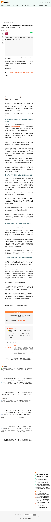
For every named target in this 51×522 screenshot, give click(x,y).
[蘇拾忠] (9, 348)
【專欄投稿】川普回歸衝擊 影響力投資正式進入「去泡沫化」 (25, 379)
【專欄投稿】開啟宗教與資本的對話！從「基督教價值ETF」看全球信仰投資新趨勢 (25, 425)
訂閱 (34, 514)
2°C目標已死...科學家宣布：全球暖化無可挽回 (18, 334)
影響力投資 (8, 342)
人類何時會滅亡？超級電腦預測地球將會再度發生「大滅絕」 (20, 336)
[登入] (47, 2)
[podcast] (43, 2)
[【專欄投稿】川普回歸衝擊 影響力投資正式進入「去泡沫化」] (24, 373)
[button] (49, 2)
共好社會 (29, 5)
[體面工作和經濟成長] (6, 33)
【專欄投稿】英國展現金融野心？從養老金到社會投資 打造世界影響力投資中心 (25, 393)
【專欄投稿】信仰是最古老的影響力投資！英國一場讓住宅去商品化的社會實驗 (25, 411)
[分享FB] (2, 33)
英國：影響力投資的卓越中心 (18, 126)
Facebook (19, 320)
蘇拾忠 (7, 30)
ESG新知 (24, 5)
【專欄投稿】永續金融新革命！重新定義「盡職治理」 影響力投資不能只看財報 (9, 411)
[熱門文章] (49, 472)
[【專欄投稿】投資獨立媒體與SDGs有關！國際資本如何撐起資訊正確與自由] (8, 387)
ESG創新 (18, 5)
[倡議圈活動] (49, 491)
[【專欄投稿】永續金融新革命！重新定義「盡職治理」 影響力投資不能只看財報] (8, 405)
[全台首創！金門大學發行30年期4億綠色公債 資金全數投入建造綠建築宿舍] (8, 419)
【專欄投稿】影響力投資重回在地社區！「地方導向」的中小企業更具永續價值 (9, 379)
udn (2, 22)
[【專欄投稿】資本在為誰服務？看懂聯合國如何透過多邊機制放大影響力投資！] (8, 433)
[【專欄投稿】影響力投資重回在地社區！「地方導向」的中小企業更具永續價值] (8, 373)
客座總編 (3, 5)
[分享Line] (2, 36)
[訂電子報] (45, 2)
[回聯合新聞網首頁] (2, 2)
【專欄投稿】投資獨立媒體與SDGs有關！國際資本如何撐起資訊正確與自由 (8, 393)
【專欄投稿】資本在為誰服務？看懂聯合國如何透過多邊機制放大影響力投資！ (9, 439)
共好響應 (41, 5)
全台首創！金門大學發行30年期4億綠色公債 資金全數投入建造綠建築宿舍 (9, 425)
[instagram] (42, 2)
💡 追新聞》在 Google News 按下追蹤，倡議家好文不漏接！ (20, 331)
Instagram (25, 320)
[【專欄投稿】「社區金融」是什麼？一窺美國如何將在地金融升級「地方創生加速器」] (24, 433)
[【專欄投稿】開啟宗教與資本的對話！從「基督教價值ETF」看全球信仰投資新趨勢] (24, 419)
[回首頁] (5, 2)
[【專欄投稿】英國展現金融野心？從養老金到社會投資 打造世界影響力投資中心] (24, 387)
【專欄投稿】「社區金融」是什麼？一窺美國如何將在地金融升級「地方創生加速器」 (25, 439)
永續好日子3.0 (10, 5)
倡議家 (4, 22)
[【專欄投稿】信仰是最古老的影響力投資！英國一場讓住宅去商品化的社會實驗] (24, 405)
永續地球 (35, 5)
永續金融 (14, 342)
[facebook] (40, 2)
